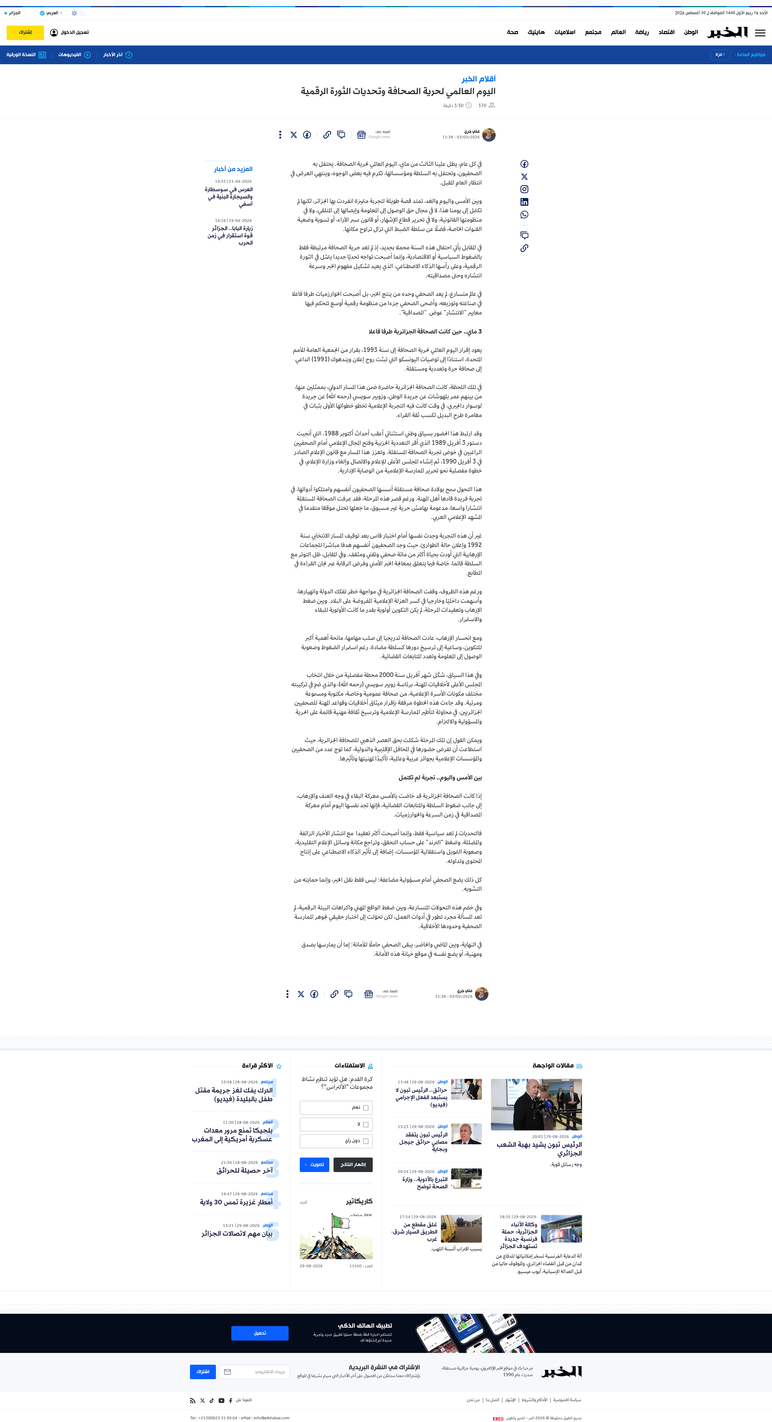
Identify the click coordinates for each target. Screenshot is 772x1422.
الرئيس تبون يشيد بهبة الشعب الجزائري (539, 1149)
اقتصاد (667, 32)
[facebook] (307, 135)
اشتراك (203, 1372)
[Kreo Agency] (499, 1419)
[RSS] (192, 1400)
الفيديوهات (70, 55)
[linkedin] (524, 202)
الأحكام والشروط (534, 1400)
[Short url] (327, 135)
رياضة (642, 32)
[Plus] (280, 135)
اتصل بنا (492, 1400)
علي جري (472, 131)
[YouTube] (221, 1400)
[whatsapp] (524, 215)
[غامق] (82, 13)
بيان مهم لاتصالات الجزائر (237, 1234)
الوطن (691, 32)
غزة (719, 54)
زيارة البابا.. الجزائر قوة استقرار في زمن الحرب (230, 236)
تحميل (260, 1333)
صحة (512, 32)
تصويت (317, 1165)
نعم (356, 1107)
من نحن (473, 1400)
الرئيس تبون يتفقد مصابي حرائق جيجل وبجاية (423, 1142)
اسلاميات (565, 32)
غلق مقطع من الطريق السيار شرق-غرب (414, 1232)
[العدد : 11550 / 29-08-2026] (336, 1235)
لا (358, 1124)
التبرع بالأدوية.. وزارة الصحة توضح (425, 1183)
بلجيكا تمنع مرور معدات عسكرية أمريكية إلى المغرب (232, 1135)
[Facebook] (230, 1400)
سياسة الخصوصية (567, 1400)
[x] (293, 135)
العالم (618, 32)
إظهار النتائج (353, 1165)
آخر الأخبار (112, 55)
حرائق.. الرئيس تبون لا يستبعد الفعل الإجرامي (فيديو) (421, 1097)
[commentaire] (341, 135)
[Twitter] (202, 1400)
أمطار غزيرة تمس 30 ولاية (236, 1202)
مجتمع (593, 32)
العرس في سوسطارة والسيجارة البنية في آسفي (229, 197)
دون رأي (352, 1141)
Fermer (760, 33)
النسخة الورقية (21, 55)
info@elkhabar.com (272, 1419)
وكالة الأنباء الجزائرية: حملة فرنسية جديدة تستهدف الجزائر (518, 1235)
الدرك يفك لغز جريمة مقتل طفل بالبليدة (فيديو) (234, 1095)
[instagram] (524, 189)
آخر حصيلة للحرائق (245, 1171)
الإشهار (510, 1400)
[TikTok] (212, 1400)
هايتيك (536, 32)
